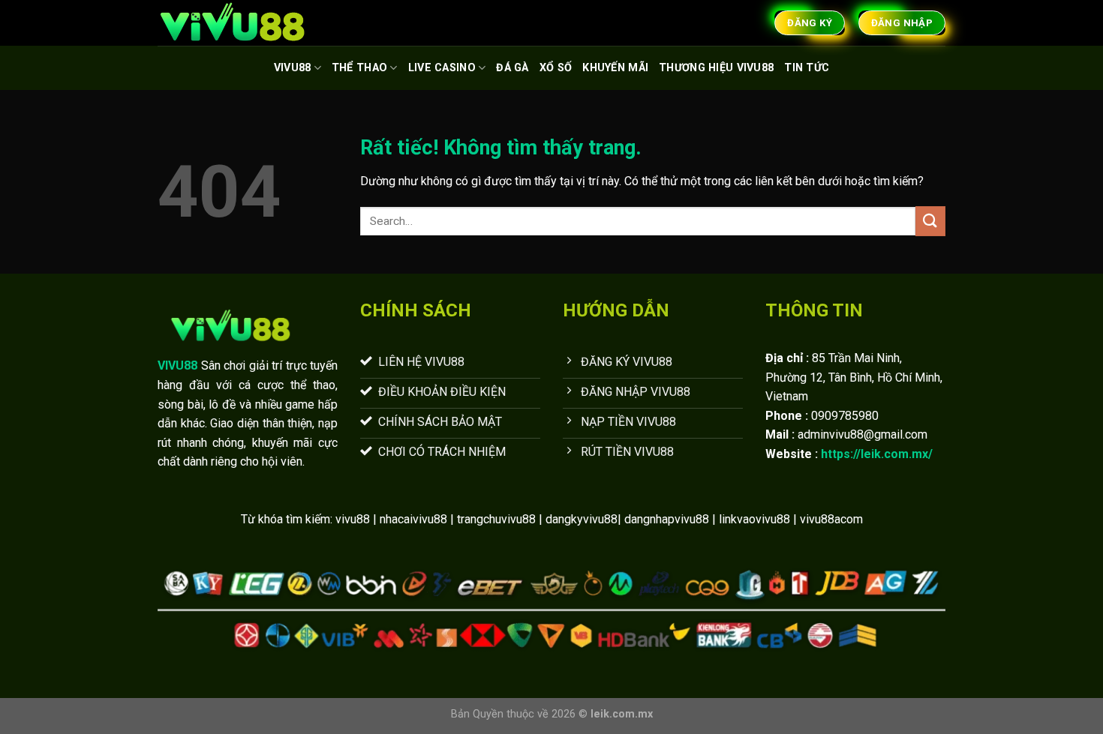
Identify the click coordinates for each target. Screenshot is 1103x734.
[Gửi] (930, 220)
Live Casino (442, 67)
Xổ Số (555, 67)
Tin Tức (806, 67)
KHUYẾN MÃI (615, 67)
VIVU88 (292, 67)
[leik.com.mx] (233, 23)
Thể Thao (359, 67)
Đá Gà (512, 67)
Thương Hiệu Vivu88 (716, 67)
